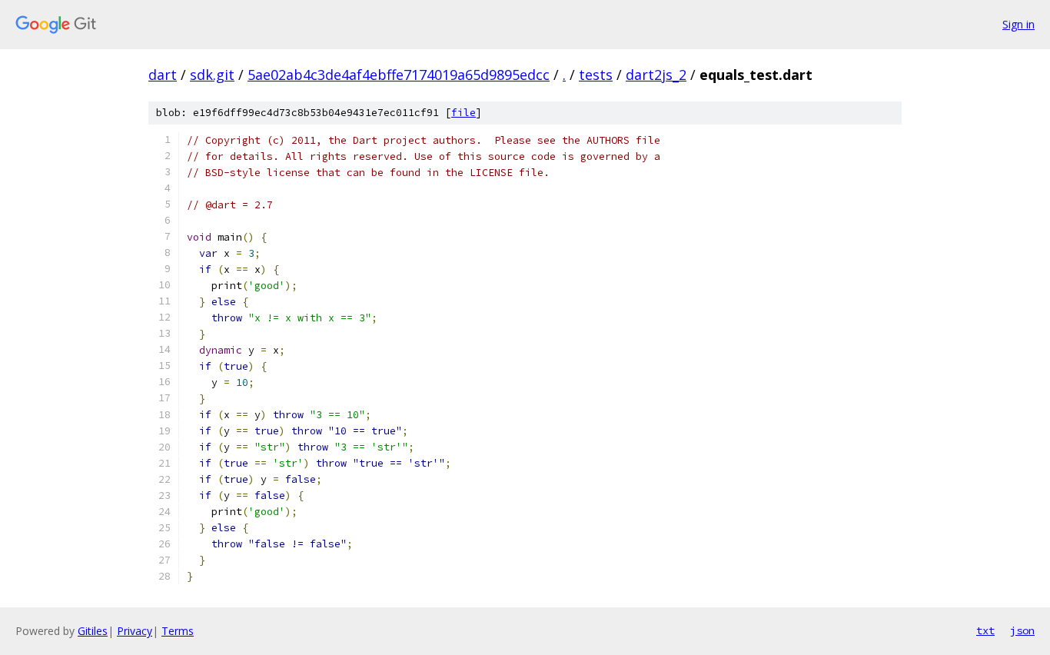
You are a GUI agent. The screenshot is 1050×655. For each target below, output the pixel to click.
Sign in (1018, 24)
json (1022, 630)
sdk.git (212, 74)
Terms (177, 630)
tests (596, 74)
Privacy (134, 630)
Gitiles (93, 630)
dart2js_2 (656, 74)
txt (985, 630)
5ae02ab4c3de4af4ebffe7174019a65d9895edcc (399, 74)
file (463, 112)
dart (162, 74)
